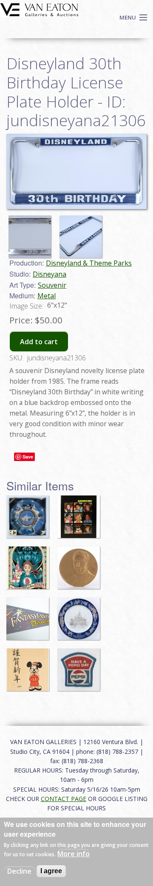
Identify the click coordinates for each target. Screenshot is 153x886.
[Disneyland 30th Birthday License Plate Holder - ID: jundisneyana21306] (31, 233)
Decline (19, 871)
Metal (46, 295)
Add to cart (39, 341)
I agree (51, 871)
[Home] (39, 9)
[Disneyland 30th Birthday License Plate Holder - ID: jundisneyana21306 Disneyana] (76, 171)
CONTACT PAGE (63, 799)
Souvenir (52, 285)
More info (73, 853)
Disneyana (49, 274)
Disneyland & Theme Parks (89, 263)
